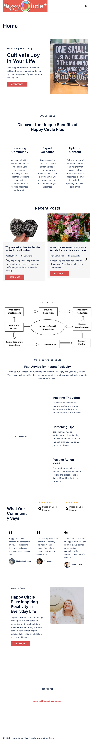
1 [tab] (40, 303)
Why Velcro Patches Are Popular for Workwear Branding (22, 248)
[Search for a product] (86, 6)
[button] (6, 258)
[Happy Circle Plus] (25, 6)
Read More (15, 277)
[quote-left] (10, 532)
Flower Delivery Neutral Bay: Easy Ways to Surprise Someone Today (68, 248)
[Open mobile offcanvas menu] (91, 6)
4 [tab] (47, 303)
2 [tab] (42, 303)
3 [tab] (45, 303)
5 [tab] (50, 303)
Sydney (51, 738)
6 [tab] (52, 303)
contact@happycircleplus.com (47, 701)
